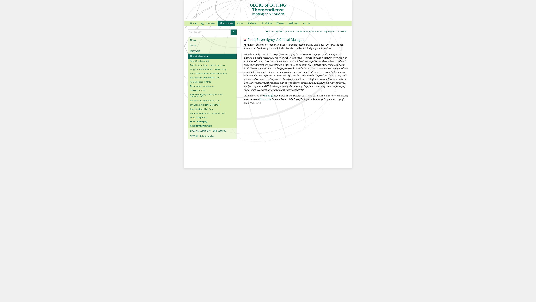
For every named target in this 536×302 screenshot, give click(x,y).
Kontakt (318, 31)
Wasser (280, 23)
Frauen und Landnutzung (202, 86)
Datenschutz (341, 31)
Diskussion (265, 99)
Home (193, 23)
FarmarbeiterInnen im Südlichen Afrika (208, 73)
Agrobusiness (208, 23)
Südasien (252, 23)
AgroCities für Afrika (199, 61)
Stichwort (195, 50)
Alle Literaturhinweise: (201, 125)
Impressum (329, 31)
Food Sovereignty (198, 121)
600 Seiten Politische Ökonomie (204, 104)
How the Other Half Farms (202, 109)
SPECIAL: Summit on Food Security (208, 130)
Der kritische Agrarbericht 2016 (204, 77)
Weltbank (294, 23)
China (240, 23)
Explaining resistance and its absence (207, 65)
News (193, 40)
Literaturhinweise (199, 56)
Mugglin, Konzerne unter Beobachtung (208, 69)
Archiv (306, 23)
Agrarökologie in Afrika (200, 82)
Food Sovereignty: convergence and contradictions (206, 95)
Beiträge (268, 95)
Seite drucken (292, 31)
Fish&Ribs (267, 23)
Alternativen (226, 23)
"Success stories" (198, 90)
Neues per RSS (275, 31)
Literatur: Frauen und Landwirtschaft (207, 113)
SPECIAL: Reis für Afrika (202, 136)
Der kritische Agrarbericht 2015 (204, 100)
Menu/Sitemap (307, 31)
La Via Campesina (198, 117)
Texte (193, 45)
